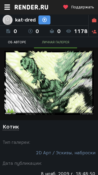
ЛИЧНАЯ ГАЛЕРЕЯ (55, 42)
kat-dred (25, 20)
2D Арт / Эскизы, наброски (65, 152)
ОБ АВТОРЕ (17, 42)
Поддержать (82, 7)
